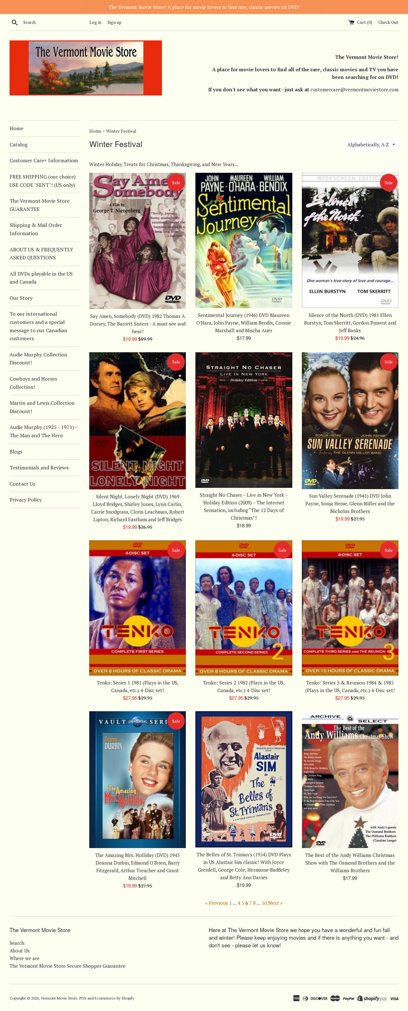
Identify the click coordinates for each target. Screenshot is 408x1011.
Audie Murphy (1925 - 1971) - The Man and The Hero (43, 431)
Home (16, 128)
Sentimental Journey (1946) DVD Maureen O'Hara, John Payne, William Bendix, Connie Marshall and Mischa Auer (243, 322)
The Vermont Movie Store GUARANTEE (39, 205)
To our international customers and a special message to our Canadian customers (38, 326)
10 (264, 903)
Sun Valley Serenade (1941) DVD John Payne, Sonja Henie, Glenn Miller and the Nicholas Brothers (350, 503)
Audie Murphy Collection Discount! (38, 358)
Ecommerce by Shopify (114, 998)
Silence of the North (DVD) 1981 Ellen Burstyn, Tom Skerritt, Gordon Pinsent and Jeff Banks (350, 322)
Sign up (114, 22)
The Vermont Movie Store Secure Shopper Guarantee (68, 966)
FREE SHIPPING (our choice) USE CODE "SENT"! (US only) (43, 180)
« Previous (216, 903)
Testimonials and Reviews (39, 467)
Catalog (18, 144)
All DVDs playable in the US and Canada (41, 277)
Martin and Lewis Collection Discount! (42, 407)
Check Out (388, 22)
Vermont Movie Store (59, 998)
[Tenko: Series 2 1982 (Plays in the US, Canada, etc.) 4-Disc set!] (243, 608)
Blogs (16, 451)
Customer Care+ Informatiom (44, 160)
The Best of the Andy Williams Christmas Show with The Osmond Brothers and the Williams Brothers (350, 863)
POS (82, 998)
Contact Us (22, 483)
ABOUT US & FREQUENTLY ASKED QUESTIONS (41, 253)
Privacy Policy (26, 499)
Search (17, 943)
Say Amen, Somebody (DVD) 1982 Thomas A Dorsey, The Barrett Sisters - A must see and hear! (138, 323)
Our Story (21, 297)
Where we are (25, 958)
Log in (95, 22)
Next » (275, 903)
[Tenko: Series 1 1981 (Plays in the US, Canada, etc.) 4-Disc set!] (137, 608)
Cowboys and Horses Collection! (33, 382)
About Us (20, 950)
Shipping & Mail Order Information (36, 229)
